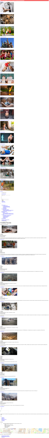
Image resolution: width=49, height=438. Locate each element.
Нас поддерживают (4, 419)
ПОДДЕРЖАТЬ (2, 239)
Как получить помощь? (6, 209)
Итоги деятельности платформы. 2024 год (8, 213)
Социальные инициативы (6, 206)
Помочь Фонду (5, 208)
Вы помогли (4, 207)
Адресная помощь (5, 205)
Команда (3, 418)
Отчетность (3, 420)
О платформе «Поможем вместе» (7, 215)
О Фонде (3, 417)
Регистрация (3, 201)
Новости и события (5, 212)
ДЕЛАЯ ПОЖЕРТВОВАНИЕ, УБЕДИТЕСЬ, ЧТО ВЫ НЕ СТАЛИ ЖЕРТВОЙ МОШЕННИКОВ (12, 0)
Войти (2, 200)
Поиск (2, 195)
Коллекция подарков (4, 211)
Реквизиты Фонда (5, 217)
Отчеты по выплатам (5, 216)
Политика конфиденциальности (6, 436)
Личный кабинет (4, 218)
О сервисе (3, 214)
